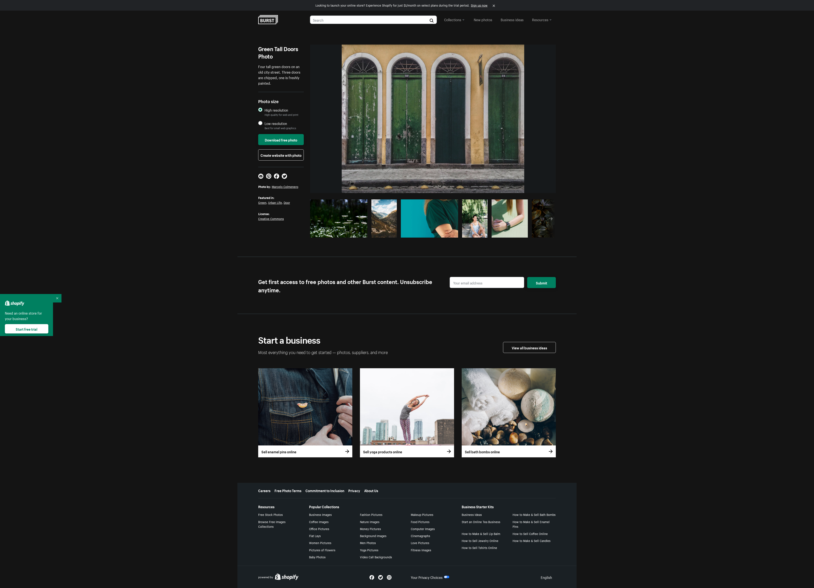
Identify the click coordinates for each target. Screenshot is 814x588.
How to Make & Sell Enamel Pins (531, 524)
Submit (541, 282)
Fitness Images (421, 549)
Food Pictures (420, 521)
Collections (452, 19)
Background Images (373, 535)
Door (287, 202)
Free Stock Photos (270, 514)
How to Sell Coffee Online (530, 533)
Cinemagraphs (420, 535)
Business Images (320, 514)
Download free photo (281, 139)
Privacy (354, 490)
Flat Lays (315, 535)
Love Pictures (420, 542)
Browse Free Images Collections (272, 524)
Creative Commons (271, 218)
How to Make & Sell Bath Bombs (534, 514)
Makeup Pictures (422, 514)
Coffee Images (319, 521)
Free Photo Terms (288, 490)
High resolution (276, 110)
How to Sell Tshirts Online (479, 547)
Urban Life (275, 202)
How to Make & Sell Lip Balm (481, 533)
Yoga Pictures (369, 549)
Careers (264, 490)
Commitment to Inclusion (324, 490)
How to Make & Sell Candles (532, 540)
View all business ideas (529, 347)
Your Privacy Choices (427, 577)
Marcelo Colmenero (285, 186)
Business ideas (512, 19)
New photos (483, 19)
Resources (540, 19)
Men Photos (368, 542)
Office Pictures (319, 528)
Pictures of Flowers (322, 549)
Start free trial (26, 329)
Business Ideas (472, 514)
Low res (354, 233)
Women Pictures (320, 542)
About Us (371, 490)
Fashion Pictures (371, 514)
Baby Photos (317, 556)
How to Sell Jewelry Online (480, 540)
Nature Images (369, 521)
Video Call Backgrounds (376, 556)
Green (262, 202)
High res (338, 233)
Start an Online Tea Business (481, 521)
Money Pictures (370, 528)
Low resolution (276, 123)
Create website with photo (281, 155)
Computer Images (423, 528)
